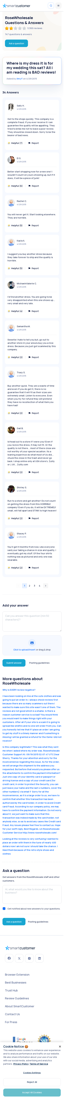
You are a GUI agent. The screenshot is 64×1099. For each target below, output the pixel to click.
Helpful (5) (17, 225)
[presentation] (32, 645)
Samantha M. (23, 326)
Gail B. (20, 428)
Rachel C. (22, 201)
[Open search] (51, 5)
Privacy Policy (21, 1063)
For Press (11, 1022)
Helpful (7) (17, 143)
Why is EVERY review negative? (18, 689)
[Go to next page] (45, 585)
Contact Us (12, 1014)
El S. (19, 158)
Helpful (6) (17, 185)
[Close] (60, 1046)
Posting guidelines (39, 662)
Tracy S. (21, 372)
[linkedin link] (39, 958)
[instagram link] (29, 958)
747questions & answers (18, 34)
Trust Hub (11, 990)
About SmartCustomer (19, 1006)
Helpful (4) (17, 311)
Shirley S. (22, 487)
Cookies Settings (32, 1072)
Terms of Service (39, 1063)
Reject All (32, 1082)
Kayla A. (21, 240)
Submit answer (14, 662)
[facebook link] (9, 958)
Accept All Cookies (32, 1092)
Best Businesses (15, 982)
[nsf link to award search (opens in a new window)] (44, 1041)
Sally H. (21, 105)
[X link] (19, 958)
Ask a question (16, 43)
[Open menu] (58, 5)
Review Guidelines (17, 998)
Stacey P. (21, 533)
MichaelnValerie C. (27, 283)
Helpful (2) (17, 357)
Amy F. (19, 78)
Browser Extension (17, 974)
